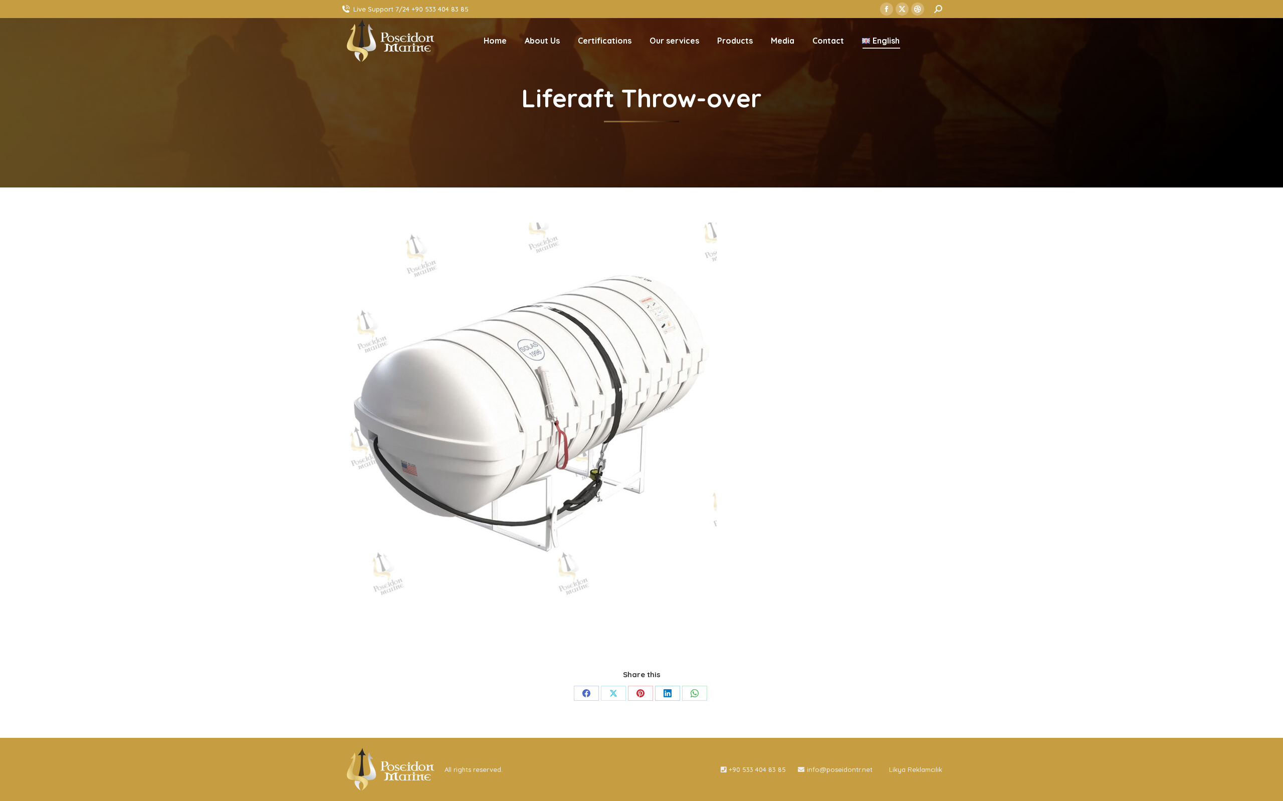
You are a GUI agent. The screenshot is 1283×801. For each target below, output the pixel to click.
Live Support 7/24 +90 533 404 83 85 (411, 9)
